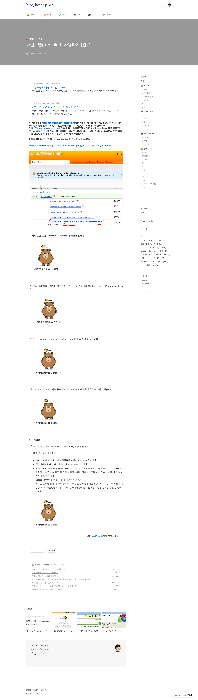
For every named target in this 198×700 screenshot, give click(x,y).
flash (148, 258)
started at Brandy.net (40, 649)
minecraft (166, 240)
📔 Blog (47, 14)
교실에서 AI (146, 93)
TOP (169, 691)
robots (162, 247)
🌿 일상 (144, 149)
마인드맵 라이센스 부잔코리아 (48, 87)
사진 (165, 251)
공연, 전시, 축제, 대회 (149, 184)
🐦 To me (107, 14)
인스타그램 (143, 292)
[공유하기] (39, 550)
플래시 (143, 258)
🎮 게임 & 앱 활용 (147, 111)
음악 (143, 174)
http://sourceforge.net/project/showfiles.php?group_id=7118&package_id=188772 (70, 145)
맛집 (143, 170)
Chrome (144, 240)
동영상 (163, 258)
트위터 (149, 292)
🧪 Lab (62, 14)
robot (143, 265)
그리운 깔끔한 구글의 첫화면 (44, 576)
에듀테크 (145, 122)
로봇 (159, 240)
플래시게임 (152, 240)
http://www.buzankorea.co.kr (45, 83)
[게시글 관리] (42, 550)
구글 (153, 258)
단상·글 (144, 160)
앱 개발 (144, 141)
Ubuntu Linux (146, 247)
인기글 (150, 221)
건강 (143, 167)
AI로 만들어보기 (147, 96)
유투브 (155, 292)
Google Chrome (147, 261)
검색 (163, 5)
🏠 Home (30, 14)
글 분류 (143, 77)
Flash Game (159, 244)
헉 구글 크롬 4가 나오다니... (44, 583)
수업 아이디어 (146, 126)
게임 (143, 129)
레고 (149, 251)
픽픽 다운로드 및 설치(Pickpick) (45, 572)
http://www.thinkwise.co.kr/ (45, 128)
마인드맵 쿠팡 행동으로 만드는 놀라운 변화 (55, 107)
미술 (143, 181)
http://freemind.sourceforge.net (59, 122)
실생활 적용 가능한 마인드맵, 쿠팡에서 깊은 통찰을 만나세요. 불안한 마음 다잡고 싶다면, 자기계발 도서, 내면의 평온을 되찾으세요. (75, 112)
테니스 (144, 153)
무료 (153, 251)
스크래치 (144, 244)
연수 (143, 107)
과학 (143, 103)
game (165, 261)
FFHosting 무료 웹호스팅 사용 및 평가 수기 (50, 589)
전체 (142, 81)
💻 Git (77, 14)
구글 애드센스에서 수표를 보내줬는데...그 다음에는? (54, 586)
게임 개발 (145, 137)
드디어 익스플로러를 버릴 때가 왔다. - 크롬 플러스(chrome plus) (59, 579)
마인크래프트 (146, 115)
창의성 (150, 244)
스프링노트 (97, 535)
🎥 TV (91, 14)
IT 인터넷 (45, 564)
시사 (143, 163)
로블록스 (145, 119)
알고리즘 (144, 254)
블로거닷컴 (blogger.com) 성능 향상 (47, 569)
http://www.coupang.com (43, 103)
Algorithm (155, 265)
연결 (142, 213)
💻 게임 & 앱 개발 (147, 133)
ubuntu (143, 251)
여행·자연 (145, 156)
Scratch (166, 254)
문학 (143, 177)
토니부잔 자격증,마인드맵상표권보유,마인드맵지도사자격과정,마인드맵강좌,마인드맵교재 (75, 91)
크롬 (148, 265)
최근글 (143, 221)
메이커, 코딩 (146, 144)
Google (158, 261)
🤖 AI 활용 (36, 564)
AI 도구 (144, 89)
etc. (143, 188)
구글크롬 (155, 247)
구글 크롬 (160, 251)
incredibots (157, 254)
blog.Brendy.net (39, 5)
